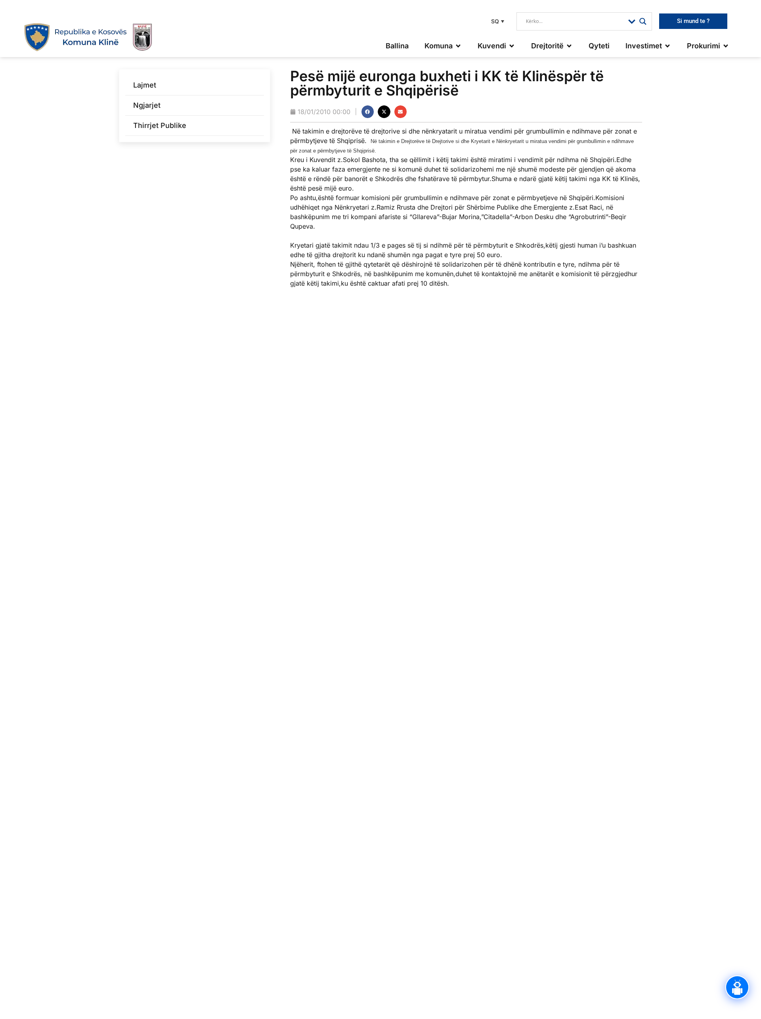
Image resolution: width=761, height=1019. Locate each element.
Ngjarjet (147, 105)
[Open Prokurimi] (725, 45)
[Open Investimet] (667, 45)
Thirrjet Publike (159, 125)
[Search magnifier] (642, 21)
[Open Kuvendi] (511, 45)
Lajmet (144, 85)
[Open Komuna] (458, 45)
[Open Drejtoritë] (569, 45)
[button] (497, 21)
